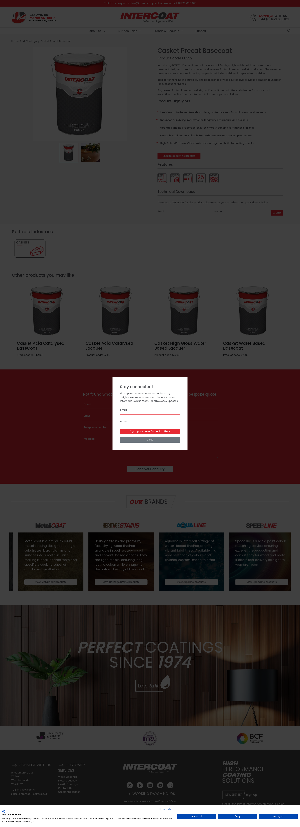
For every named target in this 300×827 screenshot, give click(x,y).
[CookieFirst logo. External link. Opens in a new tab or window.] (3, 811)
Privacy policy (166, 809)
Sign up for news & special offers (150, 431)
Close (150, 439)
